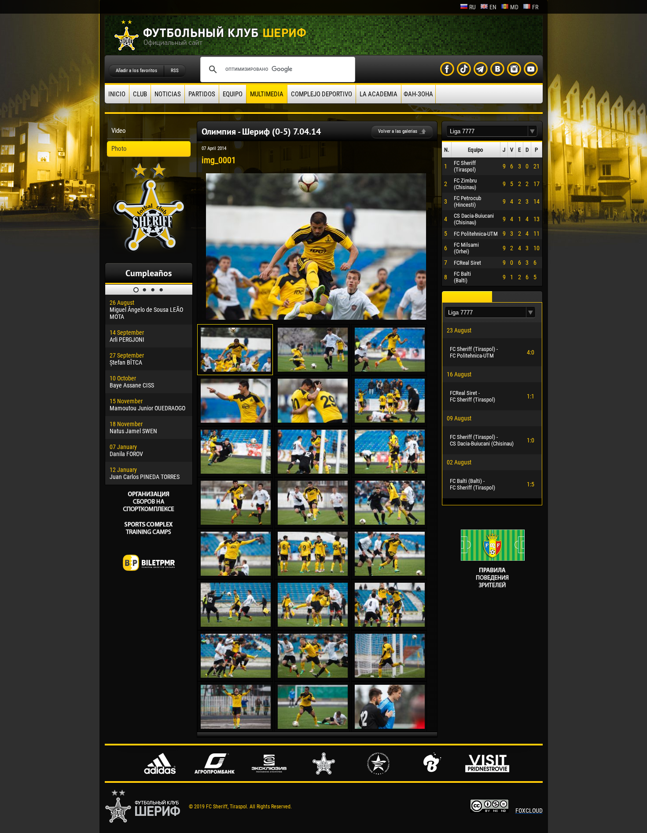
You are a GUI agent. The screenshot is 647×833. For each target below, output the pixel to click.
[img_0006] (390, 420)
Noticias (167, 94)
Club (140, 94)
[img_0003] (390, 369)
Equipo (233, 94)
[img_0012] (390, 522)
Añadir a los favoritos (136, 70)
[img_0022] (236, 726)
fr (535, 7)
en (492, 7)
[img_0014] (313, 573)
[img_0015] (390, 573)
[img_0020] (313, 675)
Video (118, 131)
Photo (119, 149)
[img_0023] (313, 726)
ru (472, 7)
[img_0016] (236, 624)
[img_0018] (390, 624)
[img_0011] (313, 522)
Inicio (116, 94)
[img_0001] (316, 317)
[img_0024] (390, 726)
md (514, 7)
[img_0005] (313, 420)
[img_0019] (236, 675)
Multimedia (266, 94)
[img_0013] (236, 573)
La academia (378, 94)
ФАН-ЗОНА (418, 94)
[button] (532, 131)
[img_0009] (390, 471)
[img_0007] (236, 471)
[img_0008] (313, 471)
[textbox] (487, 131)
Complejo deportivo (321, 94)
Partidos (201, 94)
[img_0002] (313, 369)
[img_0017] (313, 624)
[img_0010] (236, 522)
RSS (175, 70)
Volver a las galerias (397, 131)
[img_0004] (236, 420)
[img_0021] (390, 675)
